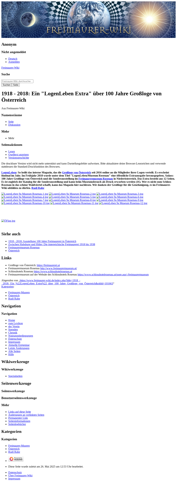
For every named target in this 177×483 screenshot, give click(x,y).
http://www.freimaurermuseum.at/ (58, 268)
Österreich (14, 250)
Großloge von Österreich (76, 172)
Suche (5, 74)
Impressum (14, 478)
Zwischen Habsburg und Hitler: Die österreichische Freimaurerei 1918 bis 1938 (51, 244)
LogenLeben (8, 172)
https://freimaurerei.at (48, 265)
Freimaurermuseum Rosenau (95, 178)
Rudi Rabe (37, 188)
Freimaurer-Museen (19, 292)
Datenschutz (15, 472)
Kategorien (7, 286)
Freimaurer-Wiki (10, 67)
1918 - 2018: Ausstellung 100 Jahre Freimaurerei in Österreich (42, 241)
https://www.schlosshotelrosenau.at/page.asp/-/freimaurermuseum (113, 274)
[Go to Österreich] (8, 220)
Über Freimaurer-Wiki (20, 475)
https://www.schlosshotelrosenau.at (53, 271)
